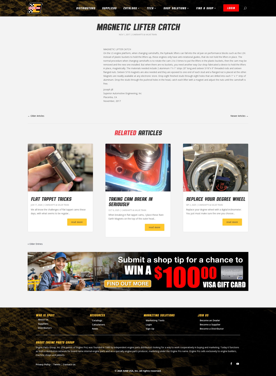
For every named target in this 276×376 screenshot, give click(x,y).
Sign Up (150, 328)
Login (149, 324)
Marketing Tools (155, 320)
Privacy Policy (43, 364)
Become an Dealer (210, 320)
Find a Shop (204, 8)
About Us (43, 319)
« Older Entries (35, 243)
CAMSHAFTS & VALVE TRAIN (144, 34)
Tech (150, 8)
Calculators (98, 324)
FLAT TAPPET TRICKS (51, 199)
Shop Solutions (174, 8)
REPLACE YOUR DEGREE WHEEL (215, 199)
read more (77, 222)
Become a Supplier (210, 324)
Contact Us (69, 364)
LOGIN (231, 8)
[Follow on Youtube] (237, 363)
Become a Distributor (212, 328)
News (95, 328)
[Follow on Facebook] (231, 363)
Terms (56, 364)
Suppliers (109, 8)
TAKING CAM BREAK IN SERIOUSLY (130, 201)
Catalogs (130, 8)
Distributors (85, 8)
